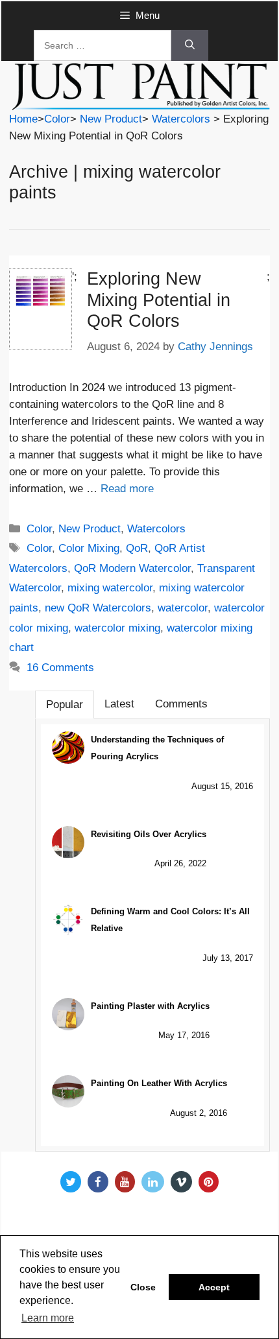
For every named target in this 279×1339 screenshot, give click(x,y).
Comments (181, 704)
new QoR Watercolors (98, 608)
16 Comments (60, 667)
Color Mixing (88, 548)
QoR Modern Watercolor (132, 568)
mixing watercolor (109, 588)
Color (57, 119)
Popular (64, 704)
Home (23, 119)
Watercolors (181, 119)
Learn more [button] (47, 1317)
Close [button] (143, 1287)
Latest (119, 704)
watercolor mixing (117, 628)
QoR (137, 548)
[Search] (189, 45)
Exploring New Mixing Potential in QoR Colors (158, 300)
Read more (127, 488)
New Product (111, 119)
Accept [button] (214, 1287)
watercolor (183, 608)
